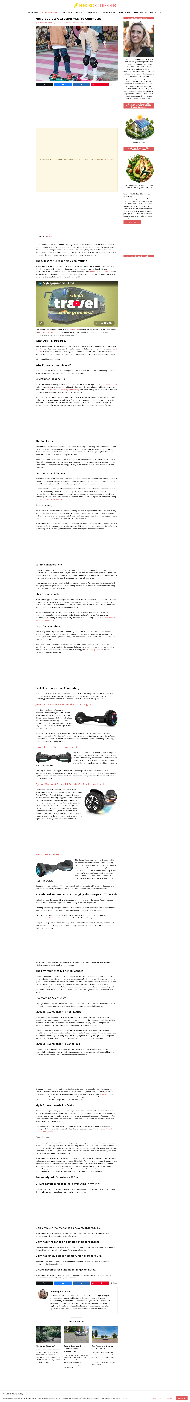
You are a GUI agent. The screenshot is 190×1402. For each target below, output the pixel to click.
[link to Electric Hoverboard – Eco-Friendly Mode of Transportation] (76, 1334)
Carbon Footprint (50, 12)
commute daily (111, 384)
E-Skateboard (93, 12)
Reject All (169, 1398)
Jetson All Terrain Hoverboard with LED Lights (64, 704)
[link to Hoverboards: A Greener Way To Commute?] (77, 53)
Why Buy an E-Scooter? (45, 1346)
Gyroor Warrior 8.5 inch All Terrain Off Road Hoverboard (70, 784)
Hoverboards (109, 12)
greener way (73, 330)
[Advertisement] (77, 423)
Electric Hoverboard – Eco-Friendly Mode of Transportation (75, 1348)
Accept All (181, 1398)
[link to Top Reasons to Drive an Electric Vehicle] (105, 1334)
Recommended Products (145, 12)
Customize (155, 1398)
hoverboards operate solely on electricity (62, 390)
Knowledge (33, 12)
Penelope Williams (63, 23)
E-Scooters (67, 12)
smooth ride (49, 918)
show (49, 236)
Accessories (124, 12)
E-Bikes (79, 12)
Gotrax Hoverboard (47, 854)
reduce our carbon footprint (101, 272)
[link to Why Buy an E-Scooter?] (48, 1334)
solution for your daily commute (49, 499)
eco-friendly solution (47, 332)
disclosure (108, 159)
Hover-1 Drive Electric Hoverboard (56, 747)
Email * (126, 219)
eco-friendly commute (94, 649)
